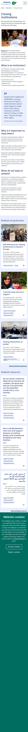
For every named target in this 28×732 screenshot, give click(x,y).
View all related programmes (18, 366)
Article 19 (4, 51)
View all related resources (19, 511)
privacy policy (19, 539)
